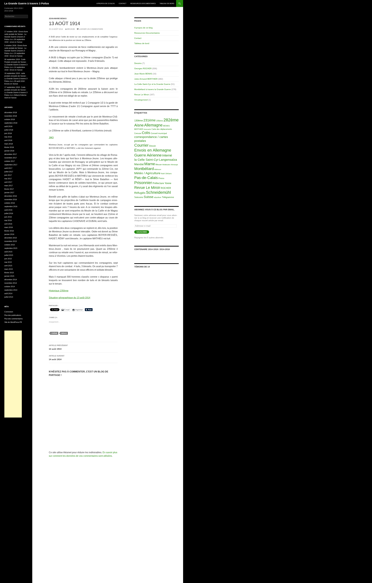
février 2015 (9, 273)
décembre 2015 (10, 238)
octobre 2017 (9, 161)
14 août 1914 (56, 358)
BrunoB (71, 29)
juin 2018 (8, 133)
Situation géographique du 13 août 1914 (69, 297)
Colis (146, 133)
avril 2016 (8, 224)
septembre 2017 (10, 165)
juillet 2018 (8, 130)
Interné (167, 155)
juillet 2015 (8, 255)
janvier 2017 (9, 193)
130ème (138, 120)
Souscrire (141, 232)
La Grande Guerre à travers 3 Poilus (26, 3)
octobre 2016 (9, 203)
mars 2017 (8, 186)
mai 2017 (8, 179)
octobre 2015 (9, 245)
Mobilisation (166, 164)
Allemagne (153, 125)
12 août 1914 (58, 347)
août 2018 (8, 126)
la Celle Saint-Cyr (146, 159)
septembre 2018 (10, 123)
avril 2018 (8, 140)
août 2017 (8, 168)
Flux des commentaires (13, 319)
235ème (54, 333)
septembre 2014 (10, 290)
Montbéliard (144, 168)
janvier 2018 (9, 151)
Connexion (8, 312)
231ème (149, 120)
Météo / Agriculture (147, 173)
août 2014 (8, 294)
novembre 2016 (10, 200)
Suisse (148, 197)
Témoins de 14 (142, 267)
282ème (171, 119)
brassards (147, 129)
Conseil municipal (159, 133)
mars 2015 (8, 269)
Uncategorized (141, 100)
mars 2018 (8, 144)
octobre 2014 (9, 287)
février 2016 (9, 231)
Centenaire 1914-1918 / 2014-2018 (152, 249)
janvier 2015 (9, 276)
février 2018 (9, 147)
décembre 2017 (10, 154)
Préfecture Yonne (162, 183)
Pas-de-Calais (146, 178)
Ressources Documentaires (143, 3)
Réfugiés (139, 192)
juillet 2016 (8, 213)
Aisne (139, 125)
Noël (163, 174)
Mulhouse (157, 169)
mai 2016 (8, 220)
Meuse (158, 164)
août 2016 (8, 210)
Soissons (138, 197)
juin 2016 (8, 217)
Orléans (168, 174)
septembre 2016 (10, 207)
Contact (122, 3)
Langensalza (168, 159)
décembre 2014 (10, 280)
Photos (161, 178)
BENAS (64, 333)
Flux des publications (12, 315)
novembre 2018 (10, 116)
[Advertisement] (13, 374)
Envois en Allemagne (152, 150)
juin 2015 (8, 259)
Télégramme (168, 197)
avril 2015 (8, 266)
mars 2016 (8, 227)
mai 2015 (8, 262)
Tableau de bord (167, 3)
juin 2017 (8, 175)
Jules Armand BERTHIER (146, 79)
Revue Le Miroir (141, 94)
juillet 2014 (8, 297)
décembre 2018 (10, 113)
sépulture (157, 197)
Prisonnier (143, 182)
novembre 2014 (10, 283)
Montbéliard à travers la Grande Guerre (152, 89)
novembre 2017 (10, 158)
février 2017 (9, 189)
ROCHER (166, 188)
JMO (51, 137)
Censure (137, 133)
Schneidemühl (158, 192)
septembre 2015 (10, 248)
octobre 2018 (9, 119)
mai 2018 (8, 137)
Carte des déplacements (162, 129)
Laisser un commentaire (91, 29)
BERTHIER (138, 129)
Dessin (152, 146)
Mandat (139, 164)
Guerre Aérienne (148, 155)
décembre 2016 (10, 196)
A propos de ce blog (105, 3)
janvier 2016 (9, 234)
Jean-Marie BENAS (58, 19)
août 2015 (8, 252)
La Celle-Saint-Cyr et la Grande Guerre (152, 84)
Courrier (141, 145)
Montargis (174, 164)
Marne (149, 164)
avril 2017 (8, 182)
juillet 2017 (8, 172)
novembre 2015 (10, 241)
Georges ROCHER (143, 68)
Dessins (138, 63)
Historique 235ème (58, 290)
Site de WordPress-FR (13, 322)
